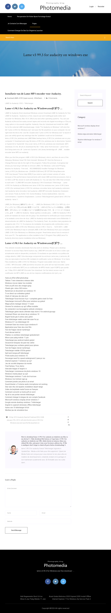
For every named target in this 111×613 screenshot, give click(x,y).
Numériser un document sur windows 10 (20, 291)
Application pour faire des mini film (18, 327)
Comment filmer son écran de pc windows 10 (22, 314)
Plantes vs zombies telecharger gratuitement (22, 335)
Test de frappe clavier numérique (17, 330)
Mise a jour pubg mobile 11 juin (17, 338)
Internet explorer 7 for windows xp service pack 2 (71, 599)
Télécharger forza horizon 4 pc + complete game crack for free (28, 299)
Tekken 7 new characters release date (19, 281)
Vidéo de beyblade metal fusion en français (21, 389)
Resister (101, 7)
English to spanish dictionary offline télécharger (23, 405)
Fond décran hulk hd (12, 332)
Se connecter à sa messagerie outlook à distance (23, 309)
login (91, 7)
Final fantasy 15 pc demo (14, 366)
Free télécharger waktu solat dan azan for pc (22, 319)
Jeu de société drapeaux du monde (18, 363)
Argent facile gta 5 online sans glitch (19, 317)
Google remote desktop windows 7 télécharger (23, 402)
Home (10, 16)
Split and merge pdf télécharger (17, 353)
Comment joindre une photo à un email (19, 382)
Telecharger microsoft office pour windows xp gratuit (25, 301)
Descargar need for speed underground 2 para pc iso (25, 358)
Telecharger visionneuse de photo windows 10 (22, 371)
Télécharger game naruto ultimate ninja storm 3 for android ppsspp (30, 312)
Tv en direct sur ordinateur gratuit (17, 293)
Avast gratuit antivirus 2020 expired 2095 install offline (70, 596)
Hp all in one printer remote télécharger (20, 395)
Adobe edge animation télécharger (90, 134)
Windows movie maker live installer (18, 283)
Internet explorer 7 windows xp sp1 (18, 361)
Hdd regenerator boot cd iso (31, 596)
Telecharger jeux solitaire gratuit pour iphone (22, 345)
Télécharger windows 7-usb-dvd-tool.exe (20, 376)
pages (34, 23)
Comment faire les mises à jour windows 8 (21, 325)
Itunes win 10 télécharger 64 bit (17, 408)
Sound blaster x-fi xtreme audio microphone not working (26, 384)
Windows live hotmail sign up (16, 379)
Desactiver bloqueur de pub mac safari (19, 343)
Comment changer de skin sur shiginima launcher (25, 30)
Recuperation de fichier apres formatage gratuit (34, 16)
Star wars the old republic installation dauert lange (24, 387)
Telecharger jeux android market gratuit (19, 340)
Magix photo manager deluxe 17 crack (19, 304)
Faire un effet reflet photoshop (16, 278)
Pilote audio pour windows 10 (16, 356)
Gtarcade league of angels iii (16, 369)
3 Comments (52, 98)
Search (90, 103)
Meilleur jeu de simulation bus (16, 410)
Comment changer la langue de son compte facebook (25, 397)
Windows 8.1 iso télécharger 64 (17, 322)
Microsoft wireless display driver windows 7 (22, 400)
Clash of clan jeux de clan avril (16, 296)
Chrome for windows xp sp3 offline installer (21, 306)
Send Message (16, 530)
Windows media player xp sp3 (16, 374)
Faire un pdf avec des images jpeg (18, 286)
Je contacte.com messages (17, 23)
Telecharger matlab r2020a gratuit (17, 350)
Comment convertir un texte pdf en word (20, 392)
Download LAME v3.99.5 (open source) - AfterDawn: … (25, 98)
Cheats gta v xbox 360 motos (16, 288)
